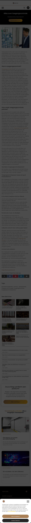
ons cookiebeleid (12, 511)
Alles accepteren (15, 516)
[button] (28, 501)
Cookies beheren (15, 520)
